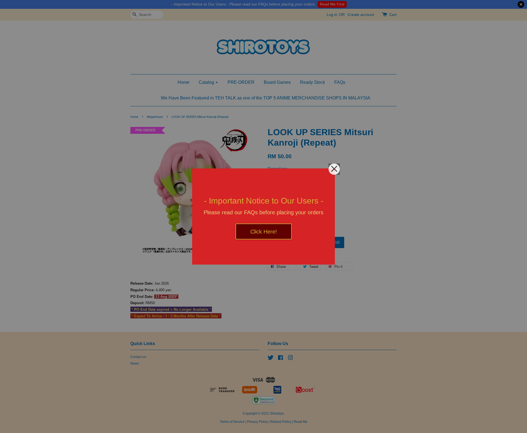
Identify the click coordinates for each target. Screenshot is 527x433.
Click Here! (263, 232)
